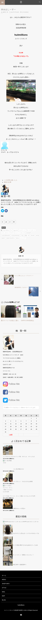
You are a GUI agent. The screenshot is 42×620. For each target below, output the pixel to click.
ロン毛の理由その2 (18, 469)
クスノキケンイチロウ (8, 233)
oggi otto (15, 230)
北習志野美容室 (6, 235)
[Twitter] (2, 194)
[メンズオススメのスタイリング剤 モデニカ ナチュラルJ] (8, 450)
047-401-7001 (6, 371)
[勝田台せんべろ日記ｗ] (8, 504)
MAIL (3, 592)
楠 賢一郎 (5, 12)
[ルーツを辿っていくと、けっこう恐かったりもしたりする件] (8, 489)
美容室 (32, 235)
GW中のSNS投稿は (27, 320)
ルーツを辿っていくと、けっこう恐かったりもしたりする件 (19, 496)
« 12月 (10, 434)
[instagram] (21, 615)
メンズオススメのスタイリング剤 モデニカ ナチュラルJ (19, 456)
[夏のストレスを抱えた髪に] (11, 311)
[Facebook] (4, 194)
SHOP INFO (5, 583)
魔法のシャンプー (21, 238)
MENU (4, 579)
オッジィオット (31, 230)
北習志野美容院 (15, 235)
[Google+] (10, 222)
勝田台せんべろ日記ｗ (19, 508)
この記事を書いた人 (10, 180)
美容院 (37, 235)
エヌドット (22, 230)
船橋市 (3, 238)
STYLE (4, 587)
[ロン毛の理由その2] (8, 464)
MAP (3, 596)
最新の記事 (7, 182)
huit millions (6, 230)
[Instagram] (7, 194)
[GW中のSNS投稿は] (31, 311)
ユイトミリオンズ (20, 233)
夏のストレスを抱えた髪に (10, 320)
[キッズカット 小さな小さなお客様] (8, 477)
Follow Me (14, 384)
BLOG (3, 227)
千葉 (22, 235)
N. (11, 230)
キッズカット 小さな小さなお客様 (23, 481)
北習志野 (28, 233)
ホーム (4, 575)
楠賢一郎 (27, 235)
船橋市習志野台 (11, 238)
